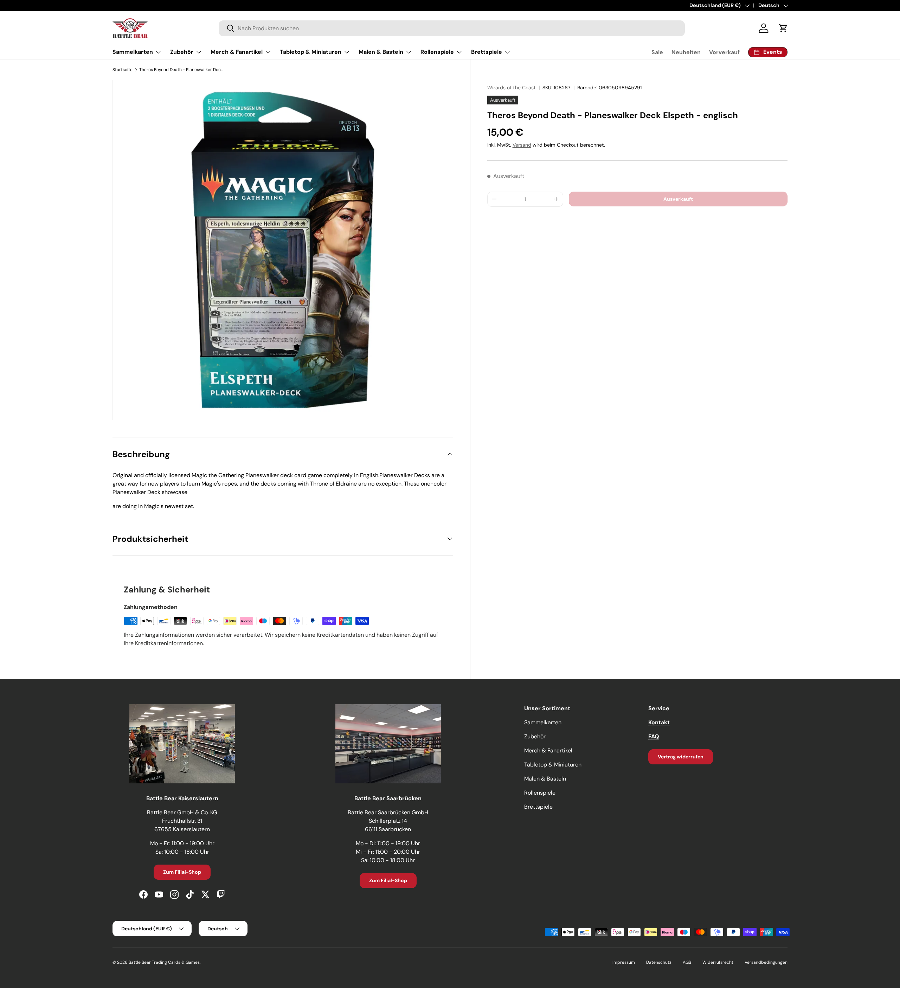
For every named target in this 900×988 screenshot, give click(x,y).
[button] (783, 28)
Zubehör (181, 52)
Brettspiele (486, 52)
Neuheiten (686, 52)
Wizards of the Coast (511, 87)
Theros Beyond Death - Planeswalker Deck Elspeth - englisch (181, 70)
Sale (657, 52)
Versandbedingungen (766, 962)
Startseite (122, 70)
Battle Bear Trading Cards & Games (164, 962)
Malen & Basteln (381, 52)
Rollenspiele (437, 52)
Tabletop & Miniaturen (310, 52)
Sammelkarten (132, 52)
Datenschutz (658, 962)
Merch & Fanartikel (237, 52)
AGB (687, 962)
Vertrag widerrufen (680, 756)
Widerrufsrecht (717, 962)
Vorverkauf (724, 52)
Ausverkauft (678, 198)
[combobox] (452, 28)
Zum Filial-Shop (182, 872)
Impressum (623, 962)
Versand (522, 145)
